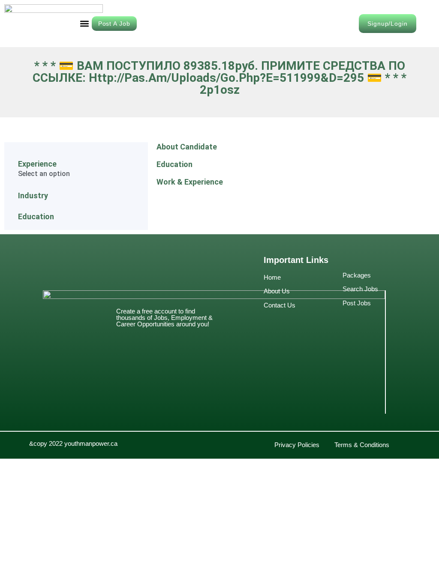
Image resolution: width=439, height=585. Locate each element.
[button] (85, 24)
